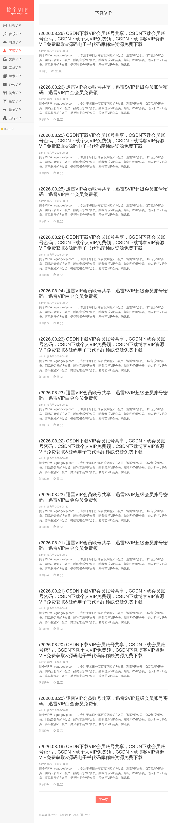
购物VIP (15, 109)
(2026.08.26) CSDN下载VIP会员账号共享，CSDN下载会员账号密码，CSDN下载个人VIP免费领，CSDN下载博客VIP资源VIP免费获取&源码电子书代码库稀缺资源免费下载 (102, 38)
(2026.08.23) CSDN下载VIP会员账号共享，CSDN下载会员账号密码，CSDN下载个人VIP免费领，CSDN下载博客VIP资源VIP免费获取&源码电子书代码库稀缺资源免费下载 (102, 344)
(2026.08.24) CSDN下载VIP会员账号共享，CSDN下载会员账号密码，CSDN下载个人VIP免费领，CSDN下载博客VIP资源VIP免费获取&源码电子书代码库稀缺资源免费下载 (102, 242)
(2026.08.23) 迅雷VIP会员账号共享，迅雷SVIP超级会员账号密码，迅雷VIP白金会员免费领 (103, 395)
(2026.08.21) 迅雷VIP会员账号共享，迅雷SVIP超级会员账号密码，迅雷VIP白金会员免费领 (103, 545)
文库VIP (15, 59)
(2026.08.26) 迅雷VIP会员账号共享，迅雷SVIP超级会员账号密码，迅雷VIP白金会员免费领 (103, 89)
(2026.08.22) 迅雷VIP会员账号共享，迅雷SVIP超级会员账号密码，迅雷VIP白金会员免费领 (103, 497)
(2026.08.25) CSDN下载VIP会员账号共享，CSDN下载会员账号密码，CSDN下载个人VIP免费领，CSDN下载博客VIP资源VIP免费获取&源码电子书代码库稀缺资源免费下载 (102, 140)
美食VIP (15, 92)
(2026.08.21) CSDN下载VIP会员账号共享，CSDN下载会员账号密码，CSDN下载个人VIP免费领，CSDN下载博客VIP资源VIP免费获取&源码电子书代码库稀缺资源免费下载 (102, 596)
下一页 (103, 799)
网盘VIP (15, 42)
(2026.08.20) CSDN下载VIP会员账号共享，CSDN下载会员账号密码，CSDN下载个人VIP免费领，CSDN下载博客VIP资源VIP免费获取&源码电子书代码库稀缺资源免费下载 (102, 649)
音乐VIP (15, 33)
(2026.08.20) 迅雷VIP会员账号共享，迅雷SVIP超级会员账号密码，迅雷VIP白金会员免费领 (103, 701)
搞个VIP (17, 10)
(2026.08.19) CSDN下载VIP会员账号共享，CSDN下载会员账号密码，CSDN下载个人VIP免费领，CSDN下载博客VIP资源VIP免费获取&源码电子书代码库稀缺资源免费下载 (102, 751)
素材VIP (15, 67)
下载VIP (15, 50)
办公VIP (15, 84)
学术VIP (15, 75)
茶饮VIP (15, 101)
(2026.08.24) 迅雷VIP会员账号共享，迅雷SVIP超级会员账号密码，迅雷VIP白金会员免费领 (103, 293)
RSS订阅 (9, 129)
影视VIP (15, 25)
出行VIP (15, 118)
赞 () (58, 71)
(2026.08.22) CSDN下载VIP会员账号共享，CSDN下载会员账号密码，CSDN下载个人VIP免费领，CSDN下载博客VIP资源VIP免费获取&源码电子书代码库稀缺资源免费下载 (102, 446)
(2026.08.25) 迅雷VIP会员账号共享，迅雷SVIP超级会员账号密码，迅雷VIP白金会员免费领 (103, 191)
